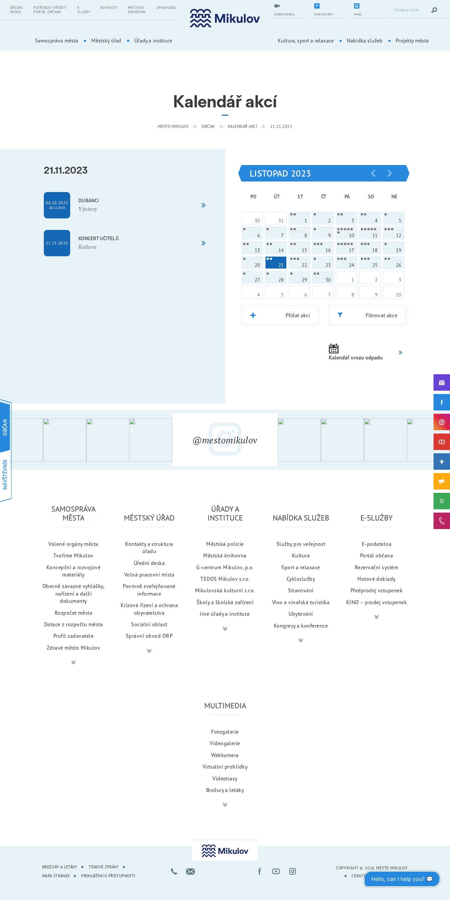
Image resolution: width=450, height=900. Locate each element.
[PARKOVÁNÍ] (331, 6)
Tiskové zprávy (104, 866)
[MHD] (370, 6)
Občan (208, 126)
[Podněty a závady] (442, 501)
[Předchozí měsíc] (373, 173)
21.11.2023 (281, 126)
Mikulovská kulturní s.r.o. (225, 590)
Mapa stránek (56, 875)
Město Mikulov (173, 126)
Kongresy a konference (301, 625)
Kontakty (109, 7)
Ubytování (301, 613)
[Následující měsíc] (389, 173)
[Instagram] (442, 422)
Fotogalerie (225, 731)
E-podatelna (376, 544)
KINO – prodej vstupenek (376, 602)
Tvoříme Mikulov (73, 555)
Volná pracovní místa (149, 574)
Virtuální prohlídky (225, 766)
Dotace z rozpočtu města (73, 624)
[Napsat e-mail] (190, 871)
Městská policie (224, 544)
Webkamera (225, 755)
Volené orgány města (73, 544)
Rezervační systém (376, 567)
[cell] (299, 218)
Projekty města (412, 40)
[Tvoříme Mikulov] (442, 461)
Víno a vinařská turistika (300, 602)
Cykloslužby (301, 579)
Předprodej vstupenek (377, 590)
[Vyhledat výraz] (434, 10)
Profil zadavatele (73, 636)
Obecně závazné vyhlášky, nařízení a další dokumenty (73, 593)
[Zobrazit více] (73, 662)
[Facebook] (442, 402)
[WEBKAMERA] (291, 6)
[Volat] (174, 871)
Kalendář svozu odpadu (356, 357)
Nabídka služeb (364, 40)
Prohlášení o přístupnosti (108, 875)
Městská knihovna (137, 9)
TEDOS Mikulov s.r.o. (225, 579)
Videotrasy (225, 778)
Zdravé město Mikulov (73, 647)
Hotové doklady (376, 579)
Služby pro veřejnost (300, 544)
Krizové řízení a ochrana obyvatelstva (149, 609)
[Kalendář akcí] (442, 382)
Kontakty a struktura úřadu (149, 547)
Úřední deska (16, 9)
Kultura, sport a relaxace (306, 40)
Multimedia (225, 705)
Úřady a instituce (153, 40)
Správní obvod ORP (149, 636)
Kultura (301, 555)
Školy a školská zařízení (225, 602)
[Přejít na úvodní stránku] (225, 18)
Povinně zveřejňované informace (149, 590)
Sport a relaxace (300, 567)
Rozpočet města (74, 612)
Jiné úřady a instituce (225, 613)
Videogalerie (225, 743)
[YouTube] (442, 442)
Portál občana (376, 555)
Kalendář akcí (242, 126)
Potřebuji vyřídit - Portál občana (50, 9)
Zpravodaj (166, 7)
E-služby (83, 9)
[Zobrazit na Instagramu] (21, 440)
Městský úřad (106, 40)
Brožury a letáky (225, 790)
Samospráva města (56, 40)
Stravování (301, 590)
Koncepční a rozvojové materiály (73, 571)
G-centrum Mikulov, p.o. (224, 567)
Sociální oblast (149, 624)
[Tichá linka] (442, 521)
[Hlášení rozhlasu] (442, 481)
